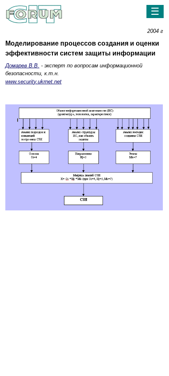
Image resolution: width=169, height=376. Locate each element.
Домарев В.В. (22, 65)
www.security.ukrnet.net (33, 81)
